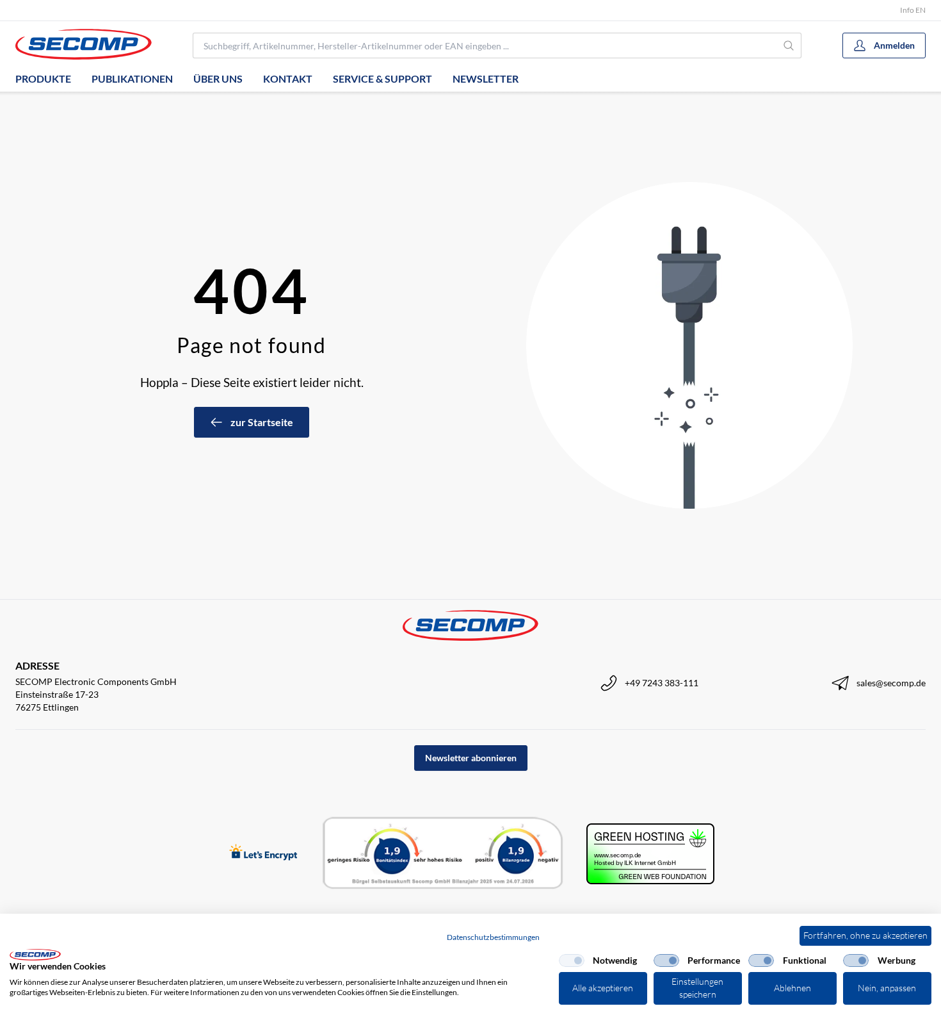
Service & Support (382, 78)
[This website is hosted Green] (650, 853)
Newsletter (486, 78)
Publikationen (132, 78)
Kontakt (287, 78)
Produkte (43, 78)
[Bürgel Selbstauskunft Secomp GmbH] (443, 853)
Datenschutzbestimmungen (493, 937)
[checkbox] (571, 960)
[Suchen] (789, 45)
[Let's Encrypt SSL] (263, 853)
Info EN (913, 10)
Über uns (218, 78)
